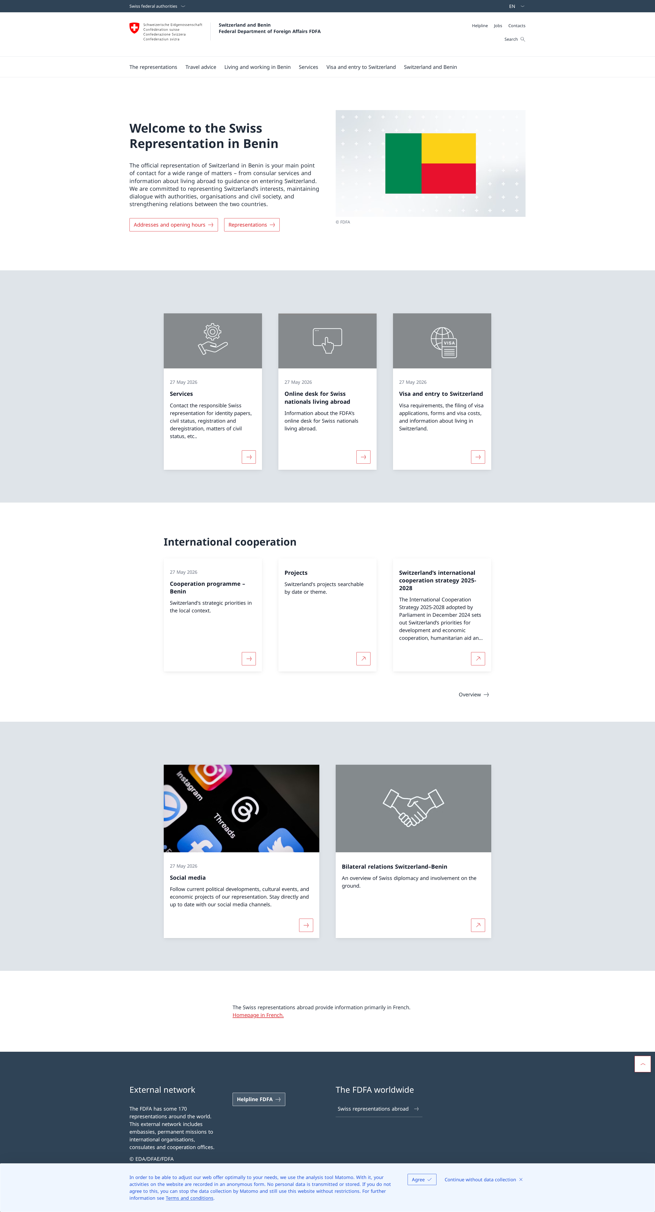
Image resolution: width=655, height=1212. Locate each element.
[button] (153, 67)
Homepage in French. (258, 1015)
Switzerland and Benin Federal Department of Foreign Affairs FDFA (270, 28)
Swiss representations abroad (373, 1108)
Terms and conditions (189, 1198)
